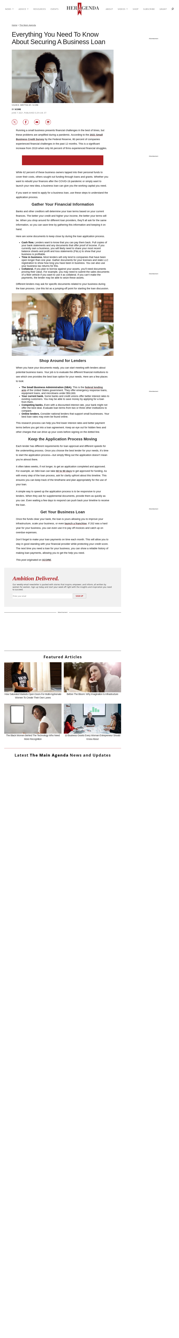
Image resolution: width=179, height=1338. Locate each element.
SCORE (18, 109)
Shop (135, 9)
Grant (163, 9)
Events (55, 9)
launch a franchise (76, 523)
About (109, 9)
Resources (39, 9)
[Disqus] (62, 1069)
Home (14, 25)
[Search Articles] (172, 9)
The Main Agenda (27, 25)
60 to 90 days (64, 471)
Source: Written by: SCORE (25, 105)
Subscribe (149, 9)
